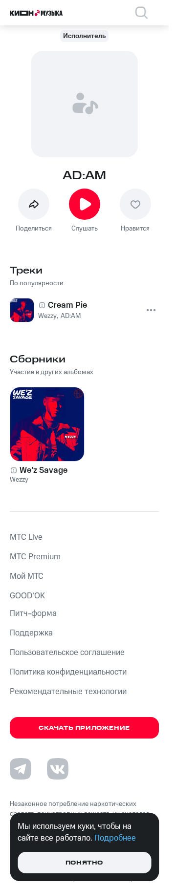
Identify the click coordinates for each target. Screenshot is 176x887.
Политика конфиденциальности (68, 672)
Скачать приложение (84, 728)
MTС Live (26, 537)
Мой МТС (27, 576)
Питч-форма (33, 613)
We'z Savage (43, 470)
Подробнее (115, 838)
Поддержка (31, 633)
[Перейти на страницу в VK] (57, 769)
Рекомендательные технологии (68, 691)
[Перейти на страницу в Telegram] (20, 769)
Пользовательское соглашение (67, 652)
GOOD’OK (27, 596)
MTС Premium (35, 557)
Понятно (84, 863)
